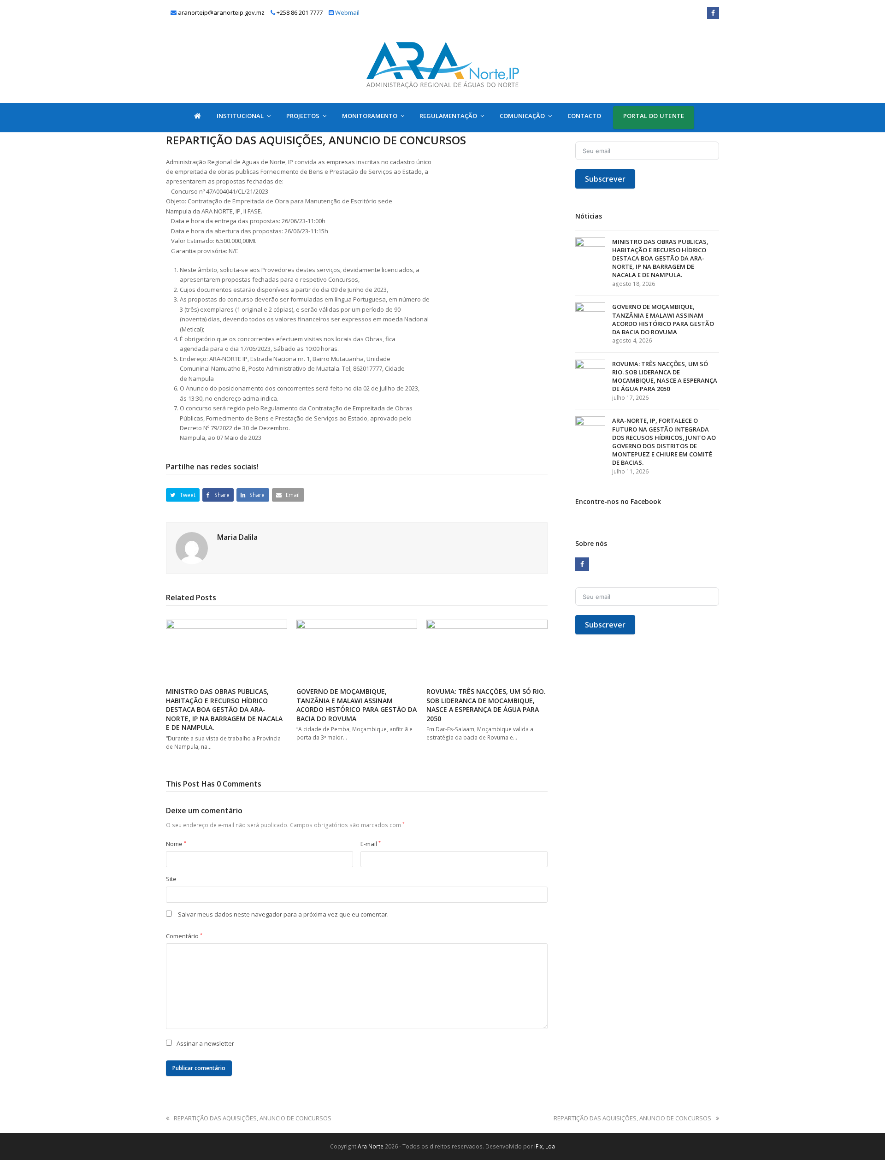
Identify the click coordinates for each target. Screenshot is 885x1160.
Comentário (184, 936)
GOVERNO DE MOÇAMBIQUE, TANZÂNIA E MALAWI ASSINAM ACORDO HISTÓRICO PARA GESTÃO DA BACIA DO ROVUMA (356, 705)
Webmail (347, 12)
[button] (183, 495)
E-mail (370, 844)
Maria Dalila (237, 537)
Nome (176, 844)
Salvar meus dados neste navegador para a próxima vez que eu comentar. (283, 914)
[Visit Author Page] (192, 548)
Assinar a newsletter (205, 1043)
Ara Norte (371, 1146)
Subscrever (605, 179)
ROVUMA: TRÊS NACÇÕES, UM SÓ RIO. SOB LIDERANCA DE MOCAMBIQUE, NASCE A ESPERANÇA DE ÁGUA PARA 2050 (486, 705)
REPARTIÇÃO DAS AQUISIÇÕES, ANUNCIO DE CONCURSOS (252, 1118)
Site (171, 879)
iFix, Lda (544, 1146)
